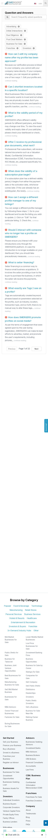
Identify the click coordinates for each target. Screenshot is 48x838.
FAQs (28, 824)
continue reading (11, 81)
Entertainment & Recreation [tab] (23, 622)
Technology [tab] (36, 606)
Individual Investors (11, 800)
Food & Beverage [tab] (21, 606)
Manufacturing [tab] (16, 610)
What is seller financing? (21, 262)
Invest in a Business (11, 753)
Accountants (31, 766)
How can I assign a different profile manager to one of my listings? (21, 201)
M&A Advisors (10, 707)
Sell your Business (10, 742)
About (28, 810)
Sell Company (31, 682)
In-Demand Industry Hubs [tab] (19, 630)
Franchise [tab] (32, 626)
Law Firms (30, 770)
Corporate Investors (11, 807)
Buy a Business (9, 749)
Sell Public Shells (33, 686)
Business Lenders (10, 822)
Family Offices (8, 818)
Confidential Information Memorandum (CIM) (34, 785)
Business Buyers (9, 804)
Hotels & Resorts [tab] (16, 618)
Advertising (12, 26)
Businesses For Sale (11, 772)
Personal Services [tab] (14, 614)
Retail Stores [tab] (30, 610)
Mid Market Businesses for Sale (11, 639)
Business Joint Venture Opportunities (10, 668)
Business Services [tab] (32, 614)
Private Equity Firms (11, 814)
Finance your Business (12, 745)
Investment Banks (33, 748)
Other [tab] (36, 630)
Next (36, 349)
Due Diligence (13, 35)
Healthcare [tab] (32, 618)
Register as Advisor (11, 762)
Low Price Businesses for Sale (32, 646)
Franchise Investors (34, 801)
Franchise (11, 48)
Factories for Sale (12, 717)
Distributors (30, 689)
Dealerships (31, 693)
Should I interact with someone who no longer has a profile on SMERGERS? (23, 233)
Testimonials (31, 814)
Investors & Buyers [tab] (17, 626)
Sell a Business (32, 707)
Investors (28, 48)
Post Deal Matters (15, 39)
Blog (28, 817)
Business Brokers (33, 755)
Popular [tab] (7, 606)
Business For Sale (15, 44)
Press (28, 821)
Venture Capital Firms (11, 811)
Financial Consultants (34, 762)
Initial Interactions (15, 31)
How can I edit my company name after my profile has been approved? (21, 57)
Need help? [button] (46, 427)
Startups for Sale (33, 672)
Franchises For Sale (34, 797)
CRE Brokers (31, 759)
